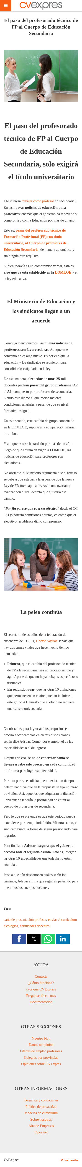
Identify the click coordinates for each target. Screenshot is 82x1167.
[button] (19, 939)
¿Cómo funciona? (41, 983)
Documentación (41, 1002)
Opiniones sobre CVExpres (41, 1064)
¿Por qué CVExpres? (41, 989)
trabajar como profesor (38, 201)
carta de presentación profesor (25, 919)
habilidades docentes (34, 926)
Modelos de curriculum (41, 1113)
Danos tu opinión (41, 1045)
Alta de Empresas (41, 1126)
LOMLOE (63, 272)
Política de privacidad (41, 1107)
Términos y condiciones (41, 1100)
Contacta (41, 976)
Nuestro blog (41, 1038)
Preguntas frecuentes (41, 996)
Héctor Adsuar (46, 641)
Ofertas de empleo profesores (41, 1051)
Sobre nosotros (41, 1119)
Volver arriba (69, 1160)
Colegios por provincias (41, 1057)
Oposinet (41, 1132)
